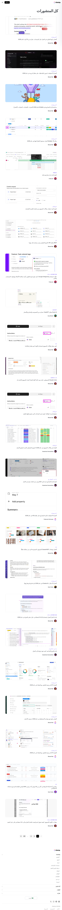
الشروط (46, 909)
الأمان (58, 909)
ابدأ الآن (7, 2)
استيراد (57, 882)
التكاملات (57, 876)
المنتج (58, 860)
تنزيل (58, 862)
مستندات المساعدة (55, 865)
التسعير (57, 857)
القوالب (57, 873)
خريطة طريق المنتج (55, 868)
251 (24, 836)
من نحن (57, 879)
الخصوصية (52, 909)
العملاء (58, 871)
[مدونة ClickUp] (57, 2)
